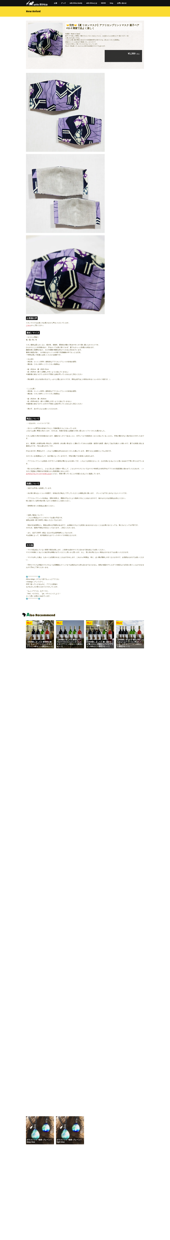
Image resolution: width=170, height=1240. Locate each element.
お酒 (55, 3)
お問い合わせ (122, 3)
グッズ (63, 3)
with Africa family (76, 3)
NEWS (103, 3)
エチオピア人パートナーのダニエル (38, 474)
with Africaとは (91, 3)
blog (111, 3)
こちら (28, 325)
